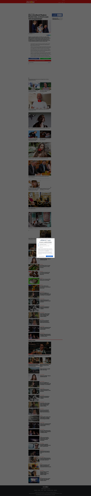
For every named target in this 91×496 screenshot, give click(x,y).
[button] (45, 247)
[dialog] (45, 248)
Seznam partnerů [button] (47, 250)
